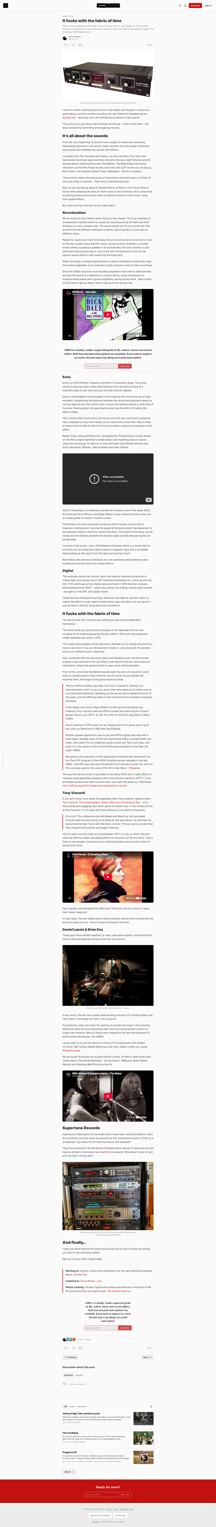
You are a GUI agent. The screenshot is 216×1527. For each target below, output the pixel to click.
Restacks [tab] (79, 1375)
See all (67, 1471)
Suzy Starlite (99, 1461)
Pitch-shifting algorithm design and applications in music (94, 785)
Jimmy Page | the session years (81, 1413)
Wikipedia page (71, 1050)
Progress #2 (69, 1452)
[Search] (179, 5)
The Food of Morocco (119, 1291)
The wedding (70, 1432)
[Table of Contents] (2, 763)
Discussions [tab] (81, 1406)
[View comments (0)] (73, 45)
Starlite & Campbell (85, 1461)
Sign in (208, 5)
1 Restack (87, 1339)
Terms (115, 1509)
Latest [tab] (71, 1406)
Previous (72, 1357)
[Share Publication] (185, 5)
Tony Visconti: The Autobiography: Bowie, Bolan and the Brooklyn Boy (101, 802)
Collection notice (127, 1509)
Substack (95, 1521)
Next (145, 1357)
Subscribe (195, 5)
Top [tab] (65, 1406)
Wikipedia (134, 768)
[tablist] (73, 1375)
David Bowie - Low (91, 1281)
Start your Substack (101, 1515)
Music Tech (68, 16)
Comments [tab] (68, 1375)
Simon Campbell (74, 37)
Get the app (120, 1515)
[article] (108, 1419)
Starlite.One (69, 117)
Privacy (109, 1509)
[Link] (59, 136)
